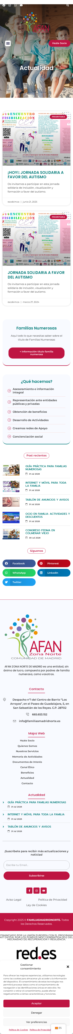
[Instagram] (9, 5)
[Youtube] (21, 5)
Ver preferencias (36, 1022)
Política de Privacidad (40, 1029)
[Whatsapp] (15, 5)
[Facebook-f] (29, 891)
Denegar (36, 1012)
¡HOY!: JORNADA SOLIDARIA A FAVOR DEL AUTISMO (36, 175)
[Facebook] (4, 5)
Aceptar (36, 1003)
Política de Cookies (18, 1029)
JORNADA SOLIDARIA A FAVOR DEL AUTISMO (36, 275)
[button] (68, 966)
